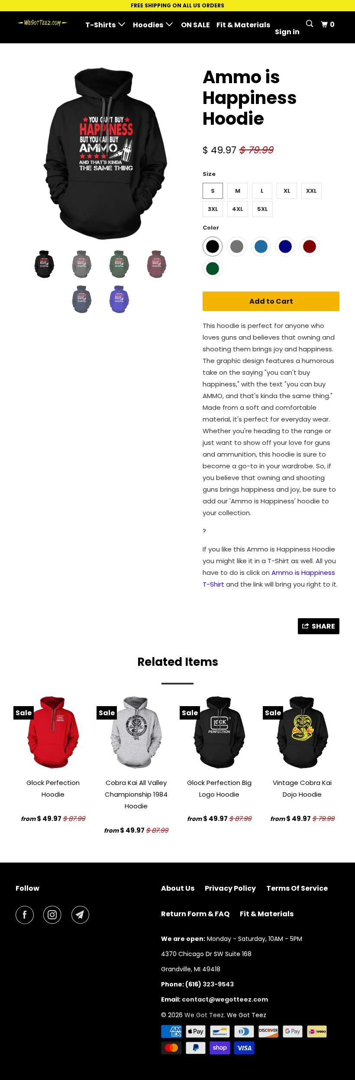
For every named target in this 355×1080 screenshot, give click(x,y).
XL (287, 191)
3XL (213, 209)
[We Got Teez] (42, 22)
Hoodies (149, 25)
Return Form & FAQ (195, 914)
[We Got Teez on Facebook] (26, 915)
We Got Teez (204, 1015)
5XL (262, 209)
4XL (237, 209)
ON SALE (195, 25)
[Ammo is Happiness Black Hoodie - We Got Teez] (105, 154)
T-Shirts (101, 25)
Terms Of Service (297, 888)
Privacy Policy (230, 888)
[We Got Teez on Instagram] (54, 915)
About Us (177, 888)
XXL (311, 191)
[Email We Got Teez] (82, 915)
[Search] (310, 24)
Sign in (287, 32)
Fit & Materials (243, 25)
